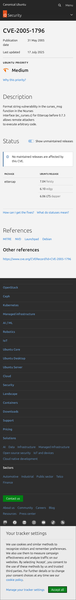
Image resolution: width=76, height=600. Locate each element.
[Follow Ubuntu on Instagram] (35, 523)
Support (8, 420)
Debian (47, 239)
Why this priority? (14, 79)
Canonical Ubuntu (14, 4)
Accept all (57, 589)
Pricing (7, 429)
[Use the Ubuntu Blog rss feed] (63, 523)
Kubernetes (10, 305)
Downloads (10, 411)
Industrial (27, 476)
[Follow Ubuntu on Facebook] (15, 523)
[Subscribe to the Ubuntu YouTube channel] (44, 523)
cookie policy (14, 579)
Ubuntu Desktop (14, 358)
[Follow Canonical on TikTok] (54, 523)
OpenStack (10, 287)
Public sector (45, 476)
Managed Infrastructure (54, 447)
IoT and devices (44, 452)
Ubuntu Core (11, 349)
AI (4, 447)
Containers (10, 402)
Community (25, 507)
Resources (9, 513)
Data (11, 447)
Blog (52, 507)
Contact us (13, 498)
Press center (27, 513)
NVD (18, 239)
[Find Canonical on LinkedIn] (25, 523)
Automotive (10, 476)
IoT (5, 340)
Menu (69, 5)
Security (8, 385)
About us (9, 507)
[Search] (60, 5)
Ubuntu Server (12, 367)
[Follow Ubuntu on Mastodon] (6, 523)
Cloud (7, 376)
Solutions (9, 438)
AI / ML (8, 322)
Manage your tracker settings (25, 589)
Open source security (17, 452)
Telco (59, 476)
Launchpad (32, 239)
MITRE (7, 239)
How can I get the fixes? (18, 212)
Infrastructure (27, 447)
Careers (41, 507)
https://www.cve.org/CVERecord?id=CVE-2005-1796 (37, 259)
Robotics (9, 331)
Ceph (6, 296)
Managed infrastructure (19, 314)
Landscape (10, 393)
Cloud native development (20, 458)
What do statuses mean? (53, 212)
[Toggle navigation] (71, 14)
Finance (8, 482)
